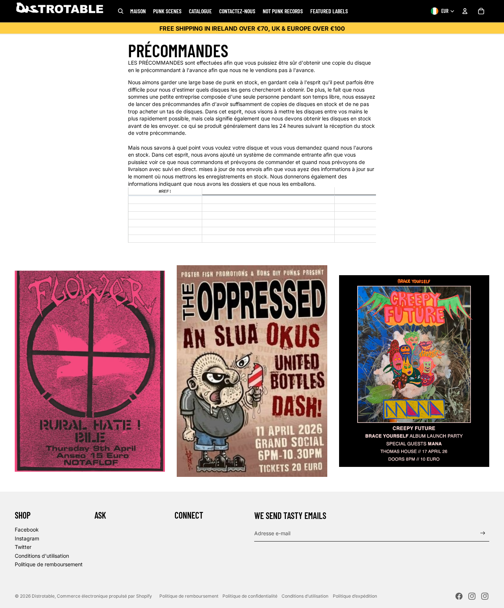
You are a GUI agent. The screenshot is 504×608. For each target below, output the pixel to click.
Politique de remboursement (49, 564)
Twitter (23, 547)
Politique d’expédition (355, 596)
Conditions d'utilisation (42, 556)
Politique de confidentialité (249, 596)
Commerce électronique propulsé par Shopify (104, 596)
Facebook (27, 529)
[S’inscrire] (482, 533)
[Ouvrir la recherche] (121, 11)
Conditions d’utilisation (305, 596)
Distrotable (43, 596)
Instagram (27, 538)
